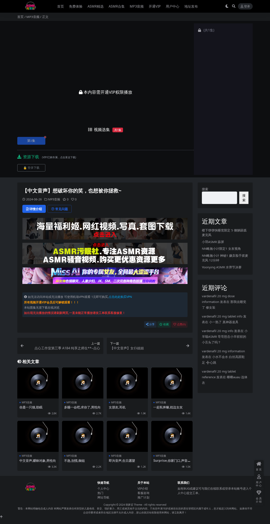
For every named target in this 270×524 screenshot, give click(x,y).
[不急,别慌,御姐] (82, 436)
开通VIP (155, 6)
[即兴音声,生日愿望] (127, 436)
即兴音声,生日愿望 (122, 460)
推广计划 (143, 497)
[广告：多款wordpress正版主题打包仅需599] (105, 230)
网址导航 (103, 497)
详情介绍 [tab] (35, 209)
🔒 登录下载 (31, 167)
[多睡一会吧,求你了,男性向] (82, 382)
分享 (152, 324)
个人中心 (103, 488)
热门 (100, 493)
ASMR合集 (117, 6)
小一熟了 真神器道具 (223, 322)
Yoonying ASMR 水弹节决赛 (222, 267)
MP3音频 (137, 6)
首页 (60, 6)
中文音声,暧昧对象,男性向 (37, 460)
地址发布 (191, 6)
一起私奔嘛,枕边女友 (168, 407)
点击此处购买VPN (120, 297)
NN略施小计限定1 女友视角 (221, 248)
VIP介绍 (143, 488)
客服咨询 (143, 493)
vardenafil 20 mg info (217, 331)
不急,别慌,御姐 (74, 460)
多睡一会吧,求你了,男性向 (82, 407)
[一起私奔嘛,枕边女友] (172, 382)
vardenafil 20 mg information (223, 351)
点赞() (181, 324)
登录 (247, 6)
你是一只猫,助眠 (30, 407)
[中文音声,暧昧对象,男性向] (38, 436)
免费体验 (75, 6)
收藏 (166, 324)
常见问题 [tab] (61, 209)
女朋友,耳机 (117, 407)
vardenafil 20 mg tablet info (222, 316)
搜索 (205, 189)
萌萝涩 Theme (134, 504)
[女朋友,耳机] (127, 382)
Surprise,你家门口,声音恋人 (170, 462)
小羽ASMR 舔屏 (213, 242)
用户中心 (172, 6)
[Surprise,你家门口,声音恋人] (172, 436)
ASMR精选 (96, 6)
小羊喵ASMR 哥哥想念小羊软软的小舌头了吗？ (225, 336)
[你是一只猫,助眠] (38, 382)
